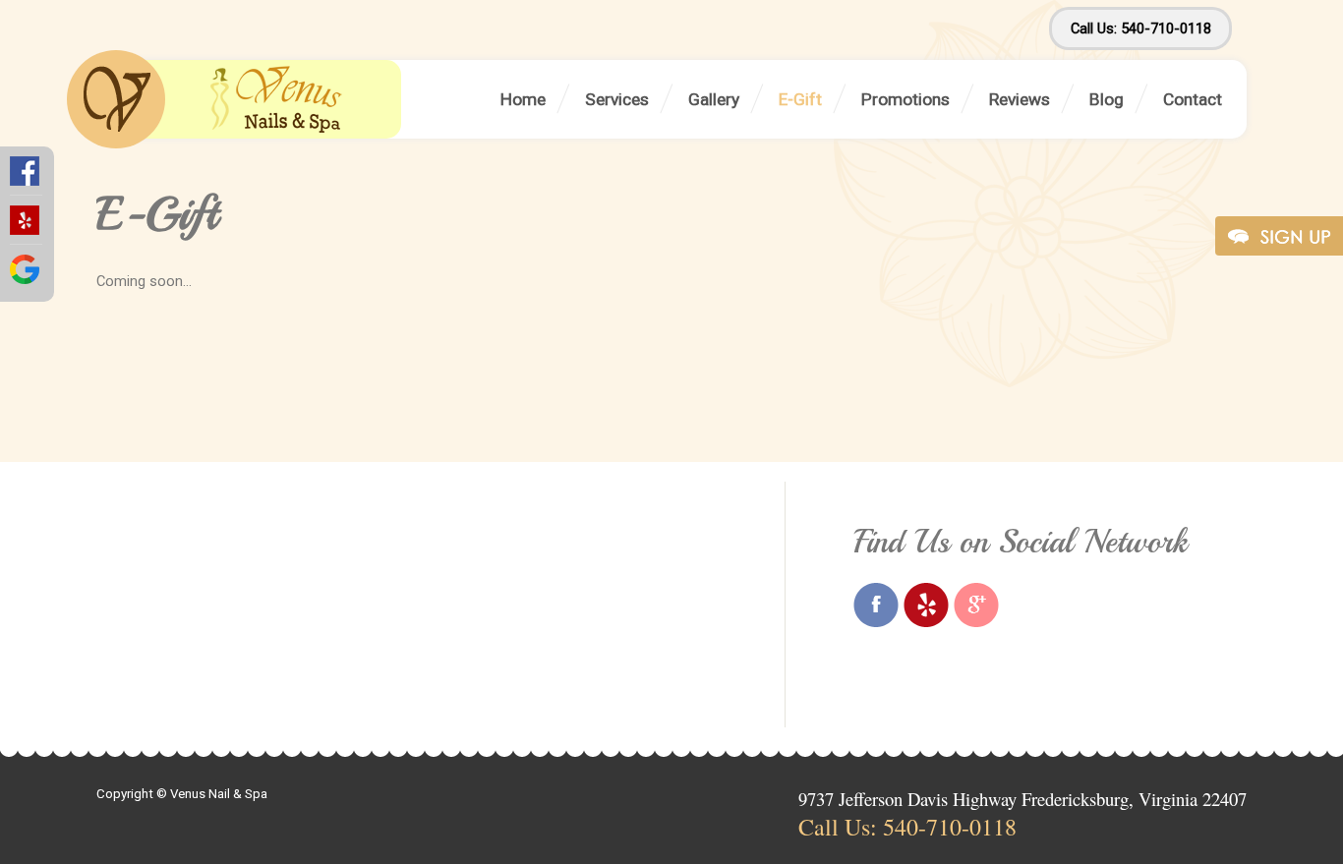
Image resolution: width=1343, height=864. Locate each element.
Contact (1192, 99)
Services (617, 99)
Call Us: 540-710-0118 (1141, 28)
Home (523, 99)
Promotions (905, 99)
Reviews (1019, 99)
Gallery (713, 99)
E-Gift (800, 99)
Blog (1106, 99)
